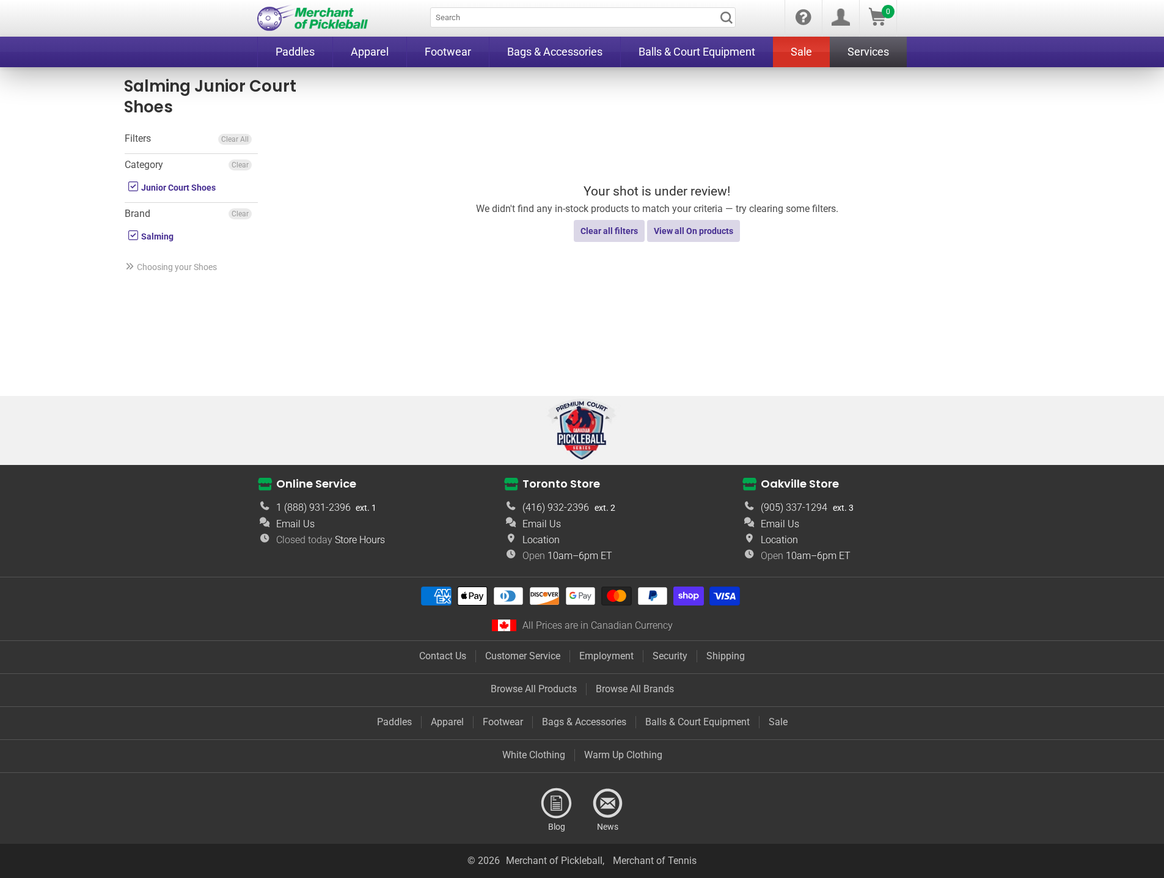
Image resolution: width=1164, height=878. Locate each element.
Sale (778, 722)
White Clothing (533, 755)
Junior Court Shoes (177, 187)
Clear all (235, 139)
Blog (556, 803)
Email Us (295, 524)
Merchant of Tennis (655, 860)
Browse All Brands (635, 689)
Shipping (725, 656)
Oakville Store (800, 483)
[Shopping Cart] (877, 22)
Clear (240, 165)
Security (670, 656)
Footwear (503, 722)
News (608, 803)
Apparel (447, 722)
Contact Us (442, 656)
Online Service (316, 483)
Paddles (394, 722)
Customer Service (522, 656)
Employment (606, 656)
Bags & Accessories (584, 722)
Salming (156, 236)
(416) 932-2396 (555, 507)
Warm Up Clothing (623, 755)
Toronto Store (561, 483)
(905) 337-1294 (794, 507)
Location (541, 540)
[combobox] (583, 17)
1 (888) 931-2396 (313, 507)
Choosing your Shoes (177, 267)
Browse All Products (534, 689)
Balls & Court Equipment (697, 722)
